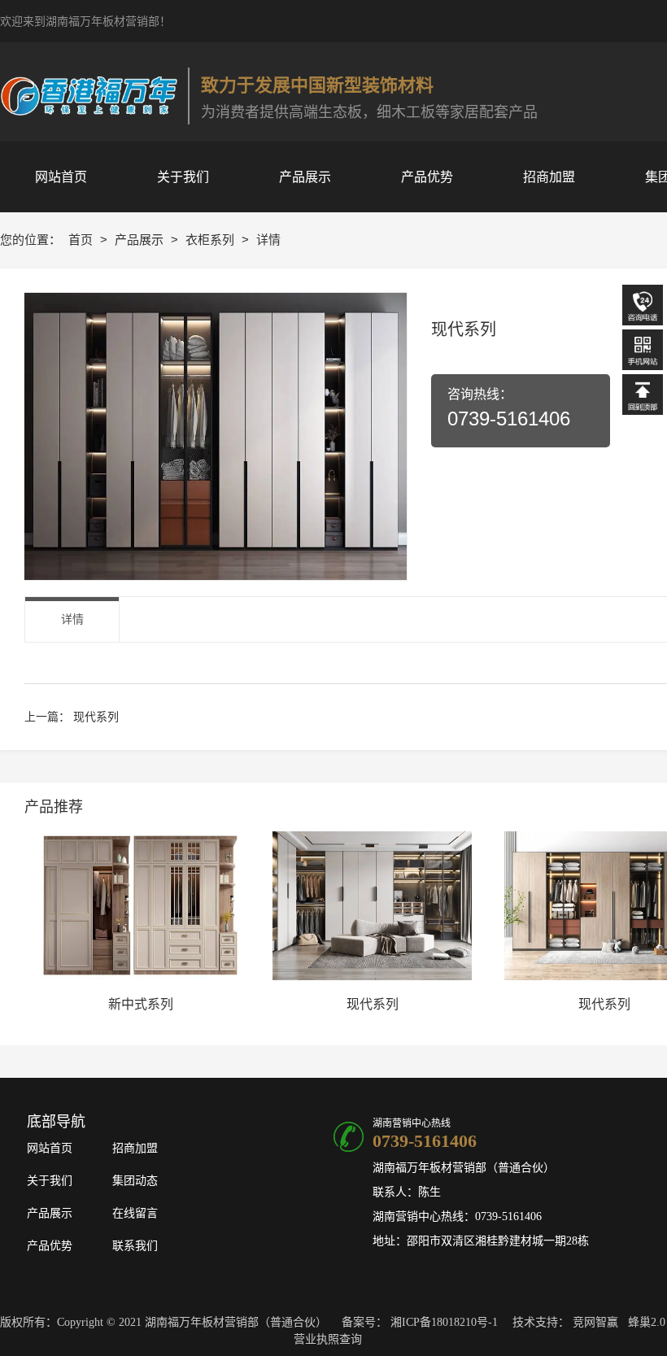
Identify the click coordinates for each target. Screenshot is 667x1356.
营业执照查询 (328, 1339)
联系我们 (135, 1246)
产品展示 (141, 239)
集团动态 (135, 1181)
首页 (82, 239)
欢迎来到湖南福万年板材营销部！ (85, 21)
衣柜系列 (211, 239)
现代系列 (96, 716)
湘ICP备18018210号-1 (444, 1322)
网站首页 (49, 1148)
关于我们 (49, 1181)
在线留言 (135, 1213)
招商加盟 (135, 1148)
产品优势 (49, 1246)
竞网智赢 (595, 1322)
